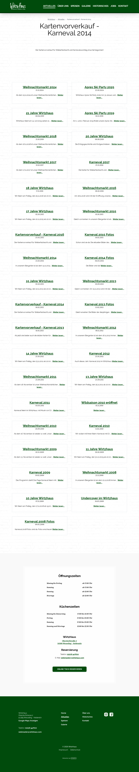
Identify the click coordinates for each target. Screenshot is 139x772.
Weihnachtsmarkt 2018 (39, 136)
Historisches (100, 6)
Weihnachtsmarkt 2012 (99, 327)
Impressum (63, 750)
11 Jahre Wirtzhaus (99, 449)
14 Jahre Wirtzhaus (39, 353)
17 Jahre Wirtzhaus (39, 211)
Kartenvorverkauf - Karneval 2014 (79, 19)
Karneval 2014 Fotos (99, 257)
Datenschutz (75, 750)
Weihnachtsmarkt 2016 (99, 188)
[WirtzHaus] (18, 6)
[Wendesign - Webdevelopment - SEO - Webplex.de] (69, 758)
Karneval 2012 (99, 353)
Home (63, 713)
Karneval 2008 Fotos (40, 521)
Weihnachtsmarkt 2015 (99, 211)
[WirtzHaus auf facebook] (111, 714)
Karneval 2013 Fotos (99, 304)
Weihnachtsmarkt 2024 (40, 87)
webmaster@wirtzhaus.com (72, 658)
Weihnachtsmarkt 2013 (99, 281)
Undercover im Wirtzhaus (99, 498)
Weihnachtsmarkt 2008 (99, 472)
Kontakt (123, 6)
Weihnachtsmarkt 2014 (39, 257)
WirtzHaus (51, 19)
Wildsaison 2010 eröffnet (99, 402)
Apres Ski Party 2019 (99, 113)
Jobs (113, 6)
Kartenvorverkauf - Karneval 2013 (39, 327)
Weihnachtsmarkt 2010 (39, 425)
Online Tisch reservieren (69, 669)
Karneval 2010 (99, 425)
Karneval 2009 (39, 472)
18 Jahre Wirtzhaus (39, 188)
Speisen (75, 6)
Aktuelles (49, 6)
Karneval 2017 (99, 162)
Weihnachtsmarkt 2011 (39, 376)
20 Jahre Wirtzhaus (99, 136)
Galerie (86, 6)
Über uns (63, 6)
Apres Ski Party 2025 (99, 87)
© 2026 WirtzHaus (69, 747)
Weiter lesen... (57, 121)
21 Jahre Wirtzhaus (39, 113)
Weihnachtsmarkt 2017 (39, 162)
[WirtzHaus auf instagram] (106, 714)
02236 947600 (73, 654)
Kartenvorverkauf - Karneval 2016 (39, 234)
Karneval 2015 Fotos (99, 234)
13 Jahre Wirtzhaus (99, 376)
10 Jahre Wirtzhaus (39, 498)
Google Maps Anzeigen (28, 721)
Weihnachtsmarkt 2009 (40, 449)
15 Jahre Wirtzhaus (39, 281)
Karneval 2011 (40, 402)
